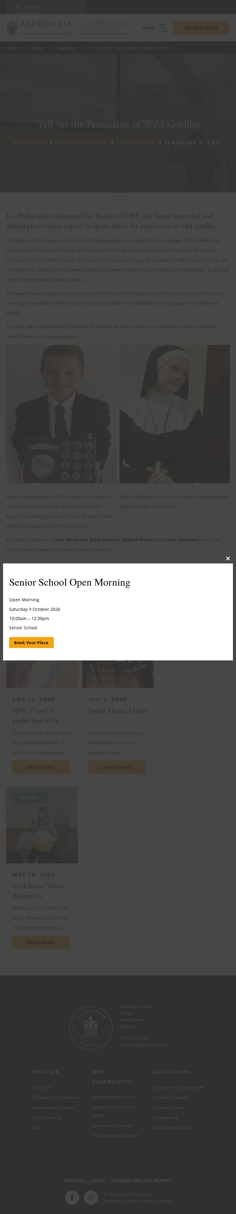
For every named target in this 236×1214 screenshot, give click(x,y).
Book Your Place (31, 642)
